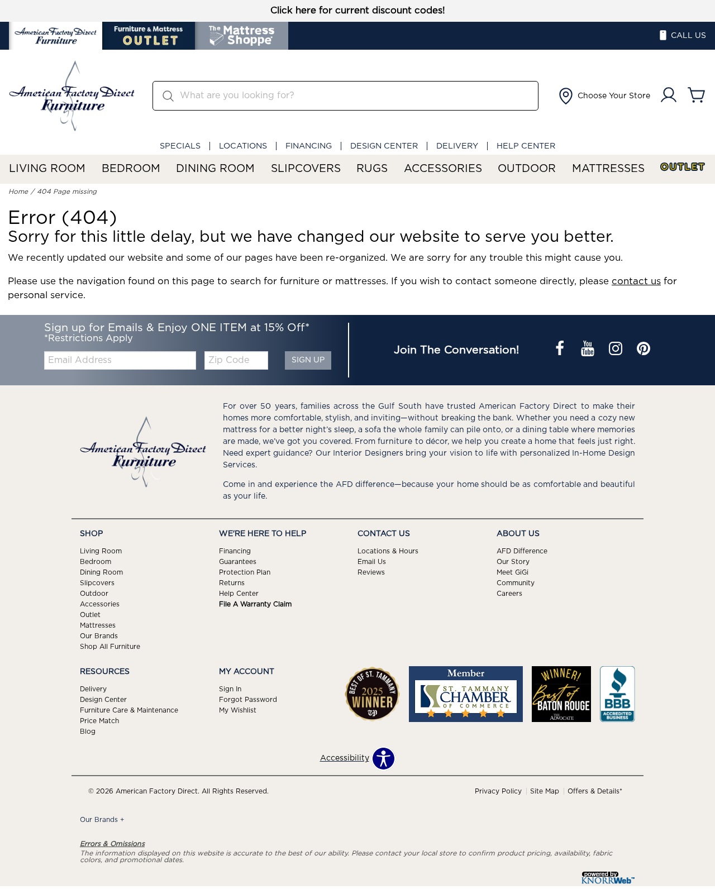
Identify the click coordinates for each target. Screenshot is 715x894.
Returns (232, 583)
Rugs (372, 169)
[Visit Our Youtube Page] (589, 350)
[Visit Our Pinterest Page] (643, 350)
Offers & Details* (595, 791)
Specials (180, 146)
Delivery (457, 146)
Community (516, 583)
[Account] (668, 95)
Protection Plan (244, 572)
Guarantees (237, 561)
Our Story (513, 561)
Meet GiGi (512, 572)
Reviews (371, 572)
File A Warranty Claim (255, 604)
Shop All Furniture (110, 646)
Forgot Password (248, 699)
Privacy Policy (498, 791)
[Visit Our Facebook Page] (561, 350)
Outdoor (527, 169)
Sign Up (308, 360)
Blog (88, 731)
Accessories (443, 169)
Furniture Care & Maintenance (129, 710)
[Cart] (696, 95)
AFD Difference (522, 551)
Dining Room (215, 169)
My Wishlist (237, 710)
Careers (509, 593)
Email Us (372, 561)
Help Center (526, 146)
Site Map (544, 791)
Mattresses (608, 169)
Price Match (99, 721)
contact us (636, 281)
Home (18, 191)
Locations (243, 146)
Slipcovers (306, 169)
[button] (603, 96)
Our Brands (99, 636)
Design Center (384, 146)
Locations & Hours (388, 551)
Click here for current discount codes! (357, 10)
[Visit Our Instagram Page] (617, 350)
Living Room (47, 169)
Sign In (230, 689)
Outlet (683, 167)
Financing (308, 146)
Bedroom (131, 169)
